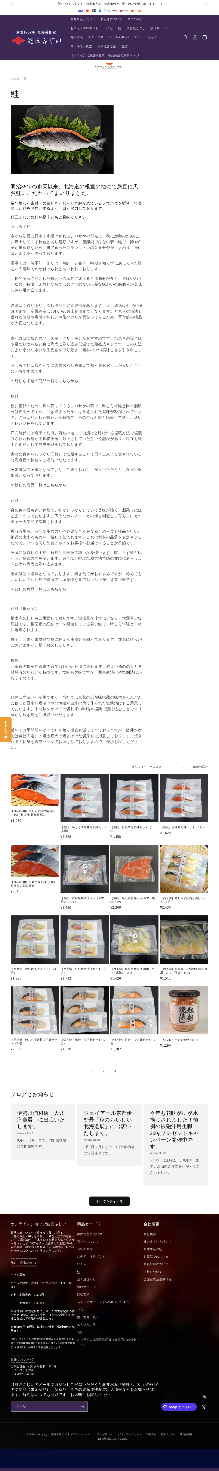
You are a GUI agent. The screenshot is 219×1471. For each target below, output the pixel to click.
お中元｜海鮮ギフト (91, 1256)
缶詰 (80, 1332)
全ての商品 (85, 1249)
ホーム (15, 78)
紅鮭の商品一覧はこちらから (41, 589)
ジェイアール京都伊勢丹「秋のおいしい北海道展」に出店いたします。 (108, 1123)
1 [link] (92, 1070)
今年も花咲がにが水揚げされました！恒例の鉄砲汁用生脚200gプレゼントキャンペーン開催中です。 (174, 1129)
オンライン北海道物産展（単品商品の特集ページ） (108, 1342)
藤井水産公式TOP (89, 1234)
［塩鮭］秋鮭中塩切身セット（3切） (131, 829)
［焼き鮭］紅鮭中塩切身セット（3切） (133, 1041)
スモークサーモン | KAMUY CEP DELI (104, 1302)
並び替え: (138, 767)
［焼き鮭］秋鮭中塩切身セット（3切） (83, 1041)
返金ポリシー (104, 1434)
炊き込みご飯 (86, 1324)
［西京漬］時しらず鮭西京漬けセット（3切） (183, 900)
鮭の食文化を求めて (158, 1241)
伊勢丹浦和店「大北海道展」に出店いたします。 (41, 1119)
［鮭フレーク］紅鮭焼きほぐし (180, 1039)
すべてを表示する (109, 1201)
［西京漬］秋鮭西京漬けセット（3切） (33, 970)
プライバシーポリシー (129, 1434)
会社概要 (150, 1234)
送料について (153, 1272)
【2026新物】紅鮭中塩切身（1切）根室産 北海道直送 (34, 883)
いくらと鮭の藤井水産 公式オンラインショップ (63, 1434)
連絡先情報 (186, 1434)
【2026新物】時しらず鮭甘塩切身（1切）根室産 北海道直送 (33, 812)
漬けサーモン (86, 1287)
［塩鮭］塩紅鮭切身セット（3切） (183, 827)
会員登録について (156, 1264)
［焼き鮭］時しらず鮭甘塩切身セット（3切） (34, 1041)
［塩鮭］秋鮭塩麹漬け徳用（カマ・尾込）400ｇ (84, 900)
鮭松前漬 (83, 1294)
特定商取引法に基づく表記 (112, 1438)
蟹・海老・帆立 (88, 1317)
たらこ (82, 1309)
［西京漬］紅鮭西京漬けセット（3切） (83, 970)
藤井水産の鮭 (153, 1249)
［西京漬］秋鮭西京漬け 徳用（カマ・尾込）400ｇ (132, 970)
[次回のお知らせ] (207, 4)
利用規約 (151, 1434)
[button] (185, 37)
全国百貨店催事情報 (158, 1279)
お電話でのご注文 (156, 1256)
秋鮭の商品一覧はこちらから (41, 485)
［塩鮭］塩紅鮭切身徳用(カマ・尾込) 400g (132, 900)
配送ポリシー (168, 1434)
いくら (82, 1264)
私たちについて (88, 1241)
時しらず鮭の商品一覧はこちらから (46, 381)
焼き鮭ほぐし (86, 1279)
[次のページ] (127, 1071)
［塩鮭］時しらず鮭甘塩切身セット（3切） (84, 829)
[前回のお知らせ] (12, 4)
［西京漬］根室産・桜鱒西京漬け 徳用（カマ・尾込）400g (183, 970)
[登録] (82, 1407)
